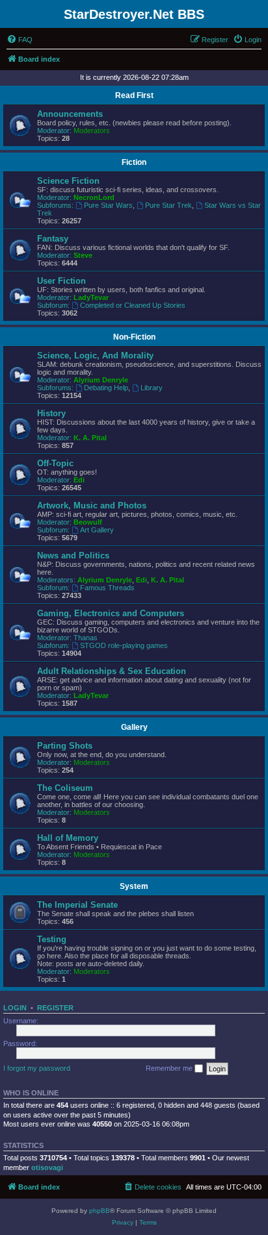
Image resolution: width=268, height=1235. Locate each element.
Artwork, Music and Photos (91, 505)
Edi (79, 480)
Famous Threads (107, 588)
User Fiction (61, 281)
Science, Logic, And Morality (95, 355)
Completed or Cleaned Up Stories (132, 305)
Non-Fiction (134, 337)
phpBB (99, 1210)
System (134, 886)
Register (55, 1008)
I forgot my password (36, 1068)
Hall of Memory (67, 838)
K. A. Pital (90, 438)
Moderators (92, 130)
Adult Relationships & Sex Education (111, 671)
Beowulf (88, 522)
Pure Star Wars (108, 205)
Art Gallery (97, 530)
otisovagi (47, 1167)
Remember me (170, 1068)
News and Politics (73, 555)
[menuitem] (20, 39)
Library (152, 388)
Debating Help (106, 388)
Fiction (134, 162)
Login (15, 1008)
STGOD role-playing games (124, 645)
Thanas (86, 638)
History (51, 413)
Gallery (134, 727)
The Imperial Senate (77, 905)
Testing (51, 939)
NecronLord (94, 197)
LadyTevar (91, 297)
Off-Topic (55, 463)
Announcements (70, 114)
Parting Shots (64, 746)
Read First (134, 95)
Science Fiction (68, 181)
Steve (83, 255)
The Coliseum (65, 788)
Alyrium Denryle (101, 380)
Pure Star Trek (168, 205)
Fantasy (52, 238)
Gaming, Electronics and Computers (110, 613)
